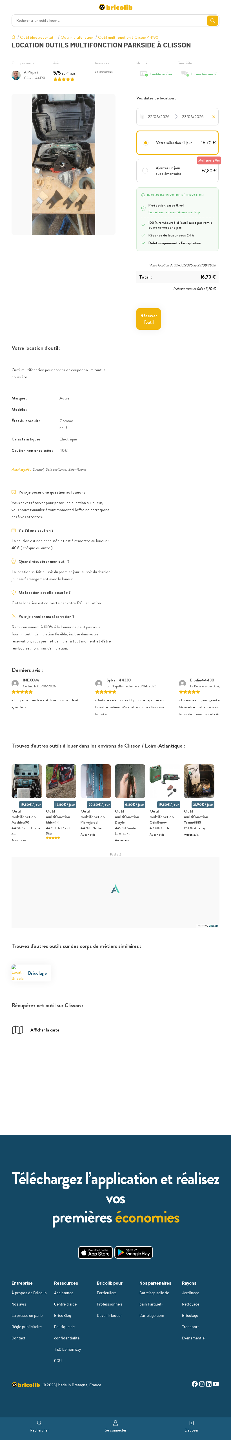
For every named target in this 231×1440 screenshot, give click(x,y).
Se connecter (115, 1430)
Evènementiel (193, 1337)
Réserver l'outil (149, 318)
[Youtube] (215, 1384)
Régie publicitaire (27, 1326)
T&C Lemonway (67, 1349)
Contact (18, 1337)
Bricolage (190, 1315)
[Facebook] (194, 1384)
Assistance (63, 1292)
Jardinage (190, 1292)
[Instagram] (201, 1384)
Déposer (192, 1430)
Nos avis (19, 1304)
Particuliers (107, 1292)
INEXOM (31, 680)
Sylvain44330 (118, 680)
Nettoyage (190, 1304)
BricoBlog (62, 1315)
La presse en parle (27, 1315)
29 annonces (104, 71)
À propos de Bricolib (29, 1292)
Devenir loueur (109, 1315)
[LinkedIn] (208, 1384)
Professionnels (110, 1304)
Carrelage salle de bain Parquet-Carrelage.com (154, 1304)
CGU (58, 1360)
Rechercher (39, 1430)
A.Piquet (31, 72)
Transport (190, 1326)
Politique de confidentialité (66, 1332)
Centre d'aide (65, 1304)
